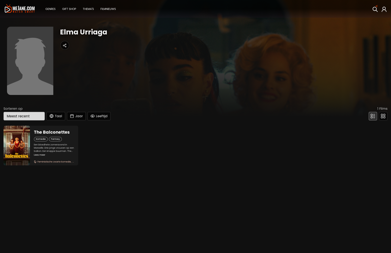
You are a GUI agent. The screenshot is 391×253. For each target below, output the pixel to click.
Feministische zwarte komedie (54, 161)
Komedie (41, 139)
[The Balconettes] (17, 145)
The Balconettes (52, 132)
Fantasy (55, 139)
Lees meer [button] (39, 154)
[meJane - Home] (20, 9)
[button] (50, 8)
